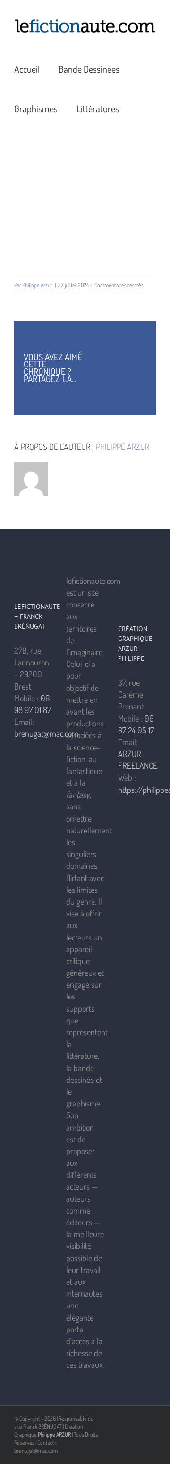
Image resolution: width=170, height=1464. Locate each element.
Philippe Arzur (37, 285)
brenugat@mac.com (46, 733)
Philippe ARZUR (54, 1434)
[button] (141, 108)
